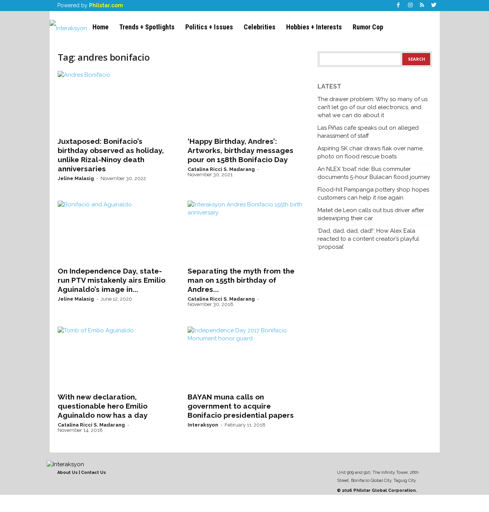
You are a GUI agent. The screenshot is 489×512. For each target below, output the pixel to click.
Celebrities (259, 27)
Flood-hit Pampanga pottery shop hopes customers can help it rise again (373, 193)
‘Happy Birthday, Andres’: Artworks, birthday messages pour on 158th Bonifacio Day (240, 150)
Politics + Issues (209, 27)
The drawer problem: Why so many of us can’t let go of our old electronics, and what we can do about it (372, 107)
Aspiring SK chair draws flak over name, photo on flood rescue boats (370, 152)
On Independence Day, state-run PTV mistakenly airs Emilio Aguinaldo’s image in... (111, 280)
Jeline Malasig (76, 178)
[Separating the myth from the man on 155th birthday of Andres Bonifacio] (245, 231)
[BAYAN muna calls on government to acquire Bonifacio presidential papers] (245, 357)
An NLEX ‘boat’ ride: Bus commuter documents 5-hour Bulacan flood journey (373, 173)
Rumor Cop (368, 27)
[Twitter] (434, 5)
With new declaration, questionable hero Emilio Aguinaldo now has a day (102, 406)
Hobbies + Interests (314, 27)
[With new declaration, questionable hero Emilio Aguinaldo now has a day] (115, 357)
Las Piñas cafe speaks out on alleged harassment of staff (368, 131)
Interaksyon (203, 425)
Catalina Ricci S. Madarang (221, 169)
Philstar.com (106, 5)
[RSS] (422, 5)
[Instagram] (410, 5)
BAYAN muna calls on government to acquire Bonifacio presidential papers (241, 406)
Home (100, 27)
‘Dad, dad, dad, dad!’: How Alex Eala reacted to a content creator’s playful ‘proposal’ (368, 238)
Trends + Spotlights (147, 27)
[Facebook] (398, 5)
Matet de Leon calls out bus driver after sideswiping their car (370, 214)
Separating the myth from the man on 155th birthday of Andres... (241, 280)
